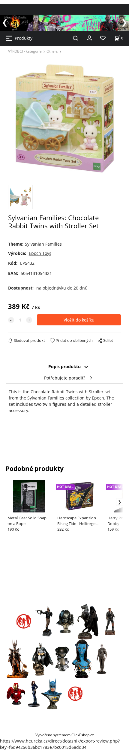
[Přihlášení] (89, 37)
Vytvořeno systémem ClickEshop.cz (64, 734)
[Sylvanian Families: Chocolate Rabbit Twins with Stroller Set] (64, 118)
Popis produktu (64, 366)
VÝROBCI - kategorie (25, 51)
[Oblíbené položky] (103, 38)
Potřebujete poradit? (64, 378)
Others (52, 51)
